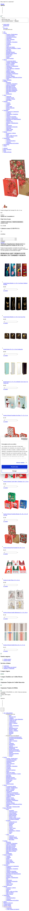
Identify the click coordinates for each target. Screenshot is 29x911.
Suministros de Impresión (11, 126)
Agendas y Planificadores (12, 34)
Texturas (11, 752)
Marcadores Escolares (11, 87)
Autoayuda (8, 96)
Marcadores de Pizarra (11, 91)
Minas (7, 92)
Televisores (8, 128)
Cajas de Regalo (12, 813)
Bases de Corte (12, 716)
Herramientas (12, 744)
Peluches (11, 824)
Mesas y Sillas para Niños (12, 891)
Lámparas (8, 889)
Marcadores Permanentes (11, 90)
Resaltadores (9, 93)
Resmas (8, 109)
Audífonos (8, 112)
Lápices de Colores (10, 47)
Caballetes (11, 718)
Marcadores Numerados (11, 88)
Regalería (8, 820)
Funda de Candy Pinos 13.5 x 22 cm (11, 580)
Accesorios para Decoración (15, 737)
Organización (9, 74)
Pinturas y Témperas (13, 730)
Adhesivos (11, 739)
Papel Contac (9, 106)
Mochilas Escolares (10, 52)
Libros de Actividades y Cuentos (13, 48)
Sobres (7, 78)
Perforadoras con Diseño (14, 751)
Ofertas (5, 145)
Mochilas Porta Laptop (11, 778)
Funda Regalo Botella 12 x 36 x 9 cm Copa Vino (14, 316)
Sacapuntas (8, 55)
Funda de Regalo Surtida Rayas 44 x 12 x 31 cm (14, 645)
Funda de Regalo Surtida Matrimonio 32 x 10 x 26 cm (15, 612)
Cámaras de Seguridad (11, 116)
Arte (4, 31)
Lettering (11, 745)
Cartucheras (8, 38)
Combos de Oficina (10, 795)
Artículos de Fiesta (13, 811)
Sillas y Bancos (9, 894)
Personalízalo (6, 144)
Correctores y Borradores (11, 42)
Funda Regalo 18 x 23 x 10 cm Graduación (13, 349)
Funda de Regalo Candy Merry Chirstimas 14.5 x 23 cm (15, 481)
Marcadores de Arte (10, 86)
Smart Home (9, 125)
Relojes (10, 825)
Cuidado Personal (13, 821)
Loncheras (8, 49)
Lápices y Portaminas (11, 85)
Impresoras (8, 120)
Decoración (11, 823)
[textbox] (8, 21)
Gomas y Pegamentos (14, 725)
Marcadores (8, 50)
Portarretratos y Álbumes (14, 830)
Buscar (3, 19)
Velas (10, 833)
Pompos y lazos (12, 816)
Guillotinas (11, 743)
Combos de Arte (12, 720)
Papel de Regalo (12, 815)
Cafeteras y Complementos (12, 66)
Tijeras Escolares (10, 58)
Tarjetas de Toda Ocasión (14, 818)
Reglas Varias (9, 54)
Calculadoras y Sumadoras (12, 114)
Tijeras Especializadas (14, 753)
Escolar (5, 33)
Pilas (7, 124)
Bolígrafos (8, 82)
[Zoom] (5, 207)
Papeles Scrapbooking (14, 749)
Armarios (8, 139)
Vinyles (10, 756)
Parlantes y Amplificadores (12, 123)
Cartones (8, 102)
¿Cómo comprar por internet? (9, 667)
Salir (8, 25)
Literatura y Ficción (10, 99)
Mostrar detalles (20, 462)
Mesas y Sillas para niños (11, 135)
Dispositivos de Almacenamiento (13, 119)
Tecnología (5, 110)
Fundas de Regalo (13, 814)
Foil (10, 742)
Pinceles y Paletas (13, 729)
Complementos (12, 721)
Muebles (5, 131)
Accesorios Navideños (14, 819)
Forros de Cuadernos (10, 770)
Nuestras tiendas (7, 660)
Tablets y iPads (9, 129)
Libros (4, 95)
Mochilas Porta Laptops (11, 53)
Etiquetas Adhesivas (10, 72)
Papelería (5, 101)
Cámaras (8, 115)
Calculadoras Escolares (11, 36)
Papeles (8, 105)
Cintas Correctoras (10, 39)
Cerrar (2, 710)
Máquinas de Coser (13, 747)
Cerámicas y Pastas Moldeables (16, 719)
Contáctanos (6, 665)
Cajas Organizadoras (10, 140)
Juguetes (11, 827)
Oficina (5, 59)
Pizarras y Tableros (10, 76)
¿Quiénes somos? (7, 659)
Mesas (7, 134)
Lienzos (11, 726)
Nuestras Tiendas (7, 905)
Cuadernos (8, 44)
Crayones (8, 43)
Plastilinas (11, 732)
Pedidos (5, 25)
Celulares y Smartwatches (12, 118)
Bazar (7, 809)
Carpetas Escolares (10, 35)
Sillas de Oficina (10, 137)
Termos (8, 57)
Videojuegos (9, 130)
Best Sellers (8, 100)
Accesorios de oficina (11, 61)
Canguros (11, 829)
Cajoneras (8, 142)
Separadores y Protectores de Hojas (14, 77)
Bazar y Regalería (7, 80)
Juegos (7, 45)
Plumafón (11, 733)
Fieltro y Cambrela (13, 723)
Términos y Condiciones (8, 668)
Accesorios (11, 810)
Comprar (3, 242)
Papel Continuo (9, 861)
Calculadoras (9, 67)
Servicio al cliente (7, 906)
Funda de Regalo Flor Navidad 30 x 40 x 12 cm (14, 547)
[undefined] (14, 178)
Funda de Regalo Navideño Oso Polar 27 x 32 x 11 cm (15, 415)
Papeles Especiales (10, 107)
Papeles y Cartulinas (7, 854)
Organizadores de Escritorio (12, 143)
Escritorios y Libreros (11, 133)
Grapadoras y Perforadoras (12, 73)
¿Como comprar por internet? (12, 909)
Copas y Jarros (12, 828)
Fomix (10, 724)
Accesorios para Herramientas (15, 738)
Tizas (10, 734)
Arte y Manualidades (8, 713)
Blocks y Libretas (10, 64)
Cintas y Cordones (13, 740)
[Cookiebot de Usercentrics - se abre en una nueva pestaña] (21, 439)
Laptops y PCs (9, 121)
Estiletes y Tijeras (10, 71)
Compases (8, 40)
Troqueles (11, 754)
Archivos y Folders (10, 63)
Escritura (5, 81)
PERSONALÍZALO (8, 902)
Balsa (10, 715)
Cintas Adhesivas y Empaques (13, 68)
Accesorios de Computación (12, 111)
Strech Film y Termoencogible (13, 806)
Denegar (14, 471)
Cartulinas (8, 104)
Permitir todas (14, 466)
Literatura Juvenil (10, 97)
